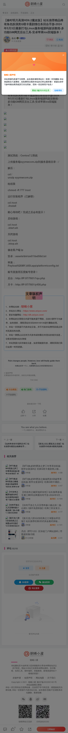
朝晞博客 (58, 90)
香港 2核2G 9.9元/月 (40, 90)
